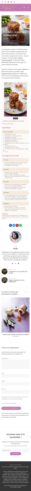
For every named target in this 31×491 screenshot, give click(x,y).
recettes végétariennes (21, 473)
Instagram (5, 2)
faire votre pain (11, 476)
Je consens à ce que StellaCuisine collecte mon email (16, 445)
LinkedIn (14, 2)
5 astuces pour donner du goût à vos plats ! (15, 334)
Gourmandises (22, 41)
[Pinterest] (17, 225)
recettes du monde (21, 474)
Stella (15, 248)
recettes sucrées (5, 482)
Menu (27, 7)
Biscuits (17, 40)
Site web (4, 389)
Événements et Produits (10, 41)
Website (12, 263)
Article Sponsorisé (8, 40)
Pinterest (8, 2)
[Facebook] (10, 225)
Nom (3, 373)
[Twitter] (13, 225)
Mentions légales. (17, 487)
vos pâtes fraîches (22, 476)
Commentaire (5, 358)
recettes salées (21, 481)
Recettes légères (8, 43)
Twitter (11, 2)
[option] (15, 317)
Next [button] (27, 292)
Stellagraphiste (23, 485)
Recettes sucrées (19, 43)
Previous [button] (24, 292)
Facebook (2, 2)
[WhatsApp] (20, 225)
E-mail (3, 381)
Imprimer (15, 118)
